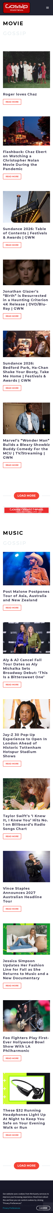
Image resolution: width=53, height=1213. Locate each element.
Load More (26, 495)
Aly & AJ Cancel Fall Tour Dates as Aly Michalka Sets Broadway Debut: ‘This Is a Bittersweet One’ (25, 668)
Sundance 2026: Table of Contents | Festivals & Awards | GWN (25, 233)
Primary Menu (47, 8)
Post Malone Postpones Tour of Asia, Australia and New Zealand (26, 595)
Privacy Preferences (11, 1208)
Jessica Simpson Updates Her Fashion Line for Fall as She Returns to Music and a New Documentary (25, 969)
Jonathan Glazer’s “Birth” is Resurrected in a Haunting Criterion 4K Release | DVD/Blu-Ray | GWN (25, 300)
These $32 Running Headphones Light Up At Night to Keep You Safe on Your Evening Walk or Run (24, 1119)
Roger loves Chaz (20, 94)
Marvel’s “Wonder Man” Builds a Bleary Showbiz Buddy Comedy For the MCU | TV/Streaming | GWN (26, 449)
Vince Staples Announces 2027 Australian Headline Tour (22, 894)
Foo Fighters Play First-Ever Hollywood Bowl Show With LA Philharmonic (26, 1044)
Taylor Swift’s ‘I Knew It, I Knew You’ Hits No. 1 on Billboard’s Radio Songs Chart (25, 822)
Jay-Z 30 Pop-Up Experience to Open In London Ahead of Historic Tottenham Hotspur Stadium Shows (25, 745)
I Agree (43, 1208)
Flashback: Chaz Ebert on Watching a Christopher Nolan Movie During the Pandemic (25, 160)
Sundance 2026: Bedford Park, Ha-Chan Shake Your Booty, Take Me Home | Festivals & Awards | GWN (26, 371)
